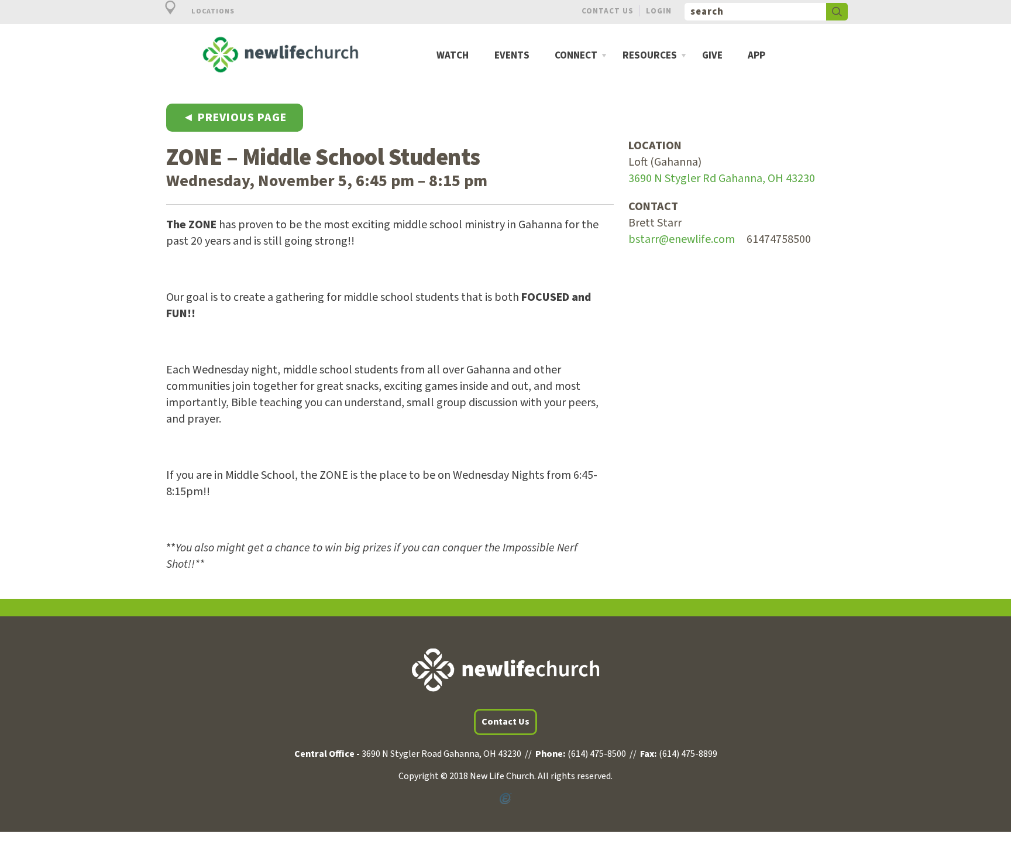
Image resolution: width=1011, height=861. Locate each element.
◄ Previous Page (235, 117)
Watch (452, 56)
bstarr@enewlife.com (681, 239)
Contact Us (608, 10)
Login (659, 10)
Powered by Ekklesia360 (505, 799)
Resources (650, 56)
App (756, 56)
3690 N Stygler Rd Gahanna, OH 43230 (721, 178)
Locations (212, 11)
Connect (576, 56)
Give (712, 56)
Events (511, 56)
